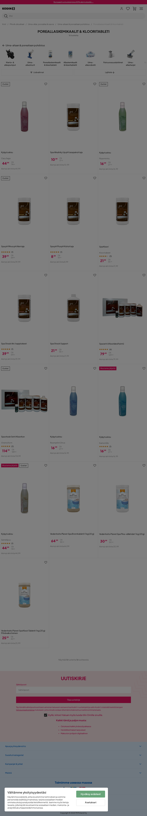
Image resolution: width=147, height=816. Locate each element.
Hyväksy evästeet (91, 794)
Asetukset (90, 802)
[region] (56, 799)
